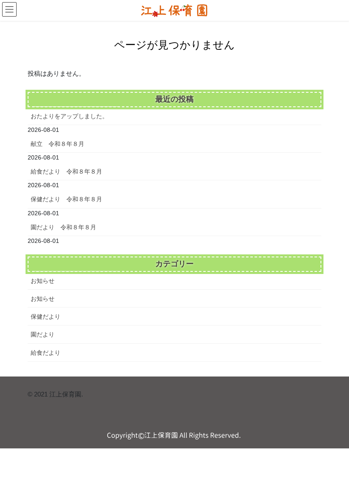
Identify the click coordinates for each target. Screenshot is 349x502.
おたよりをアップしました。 (69, 116)
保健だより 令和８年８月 (66, 199)
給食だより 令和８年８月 (66, 171)
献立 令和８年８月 (57, 143)
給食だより (45, 352)
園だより (42, 334)
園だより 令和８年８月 (63, 227)
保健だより (45, 316)
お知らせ (42, 280)
